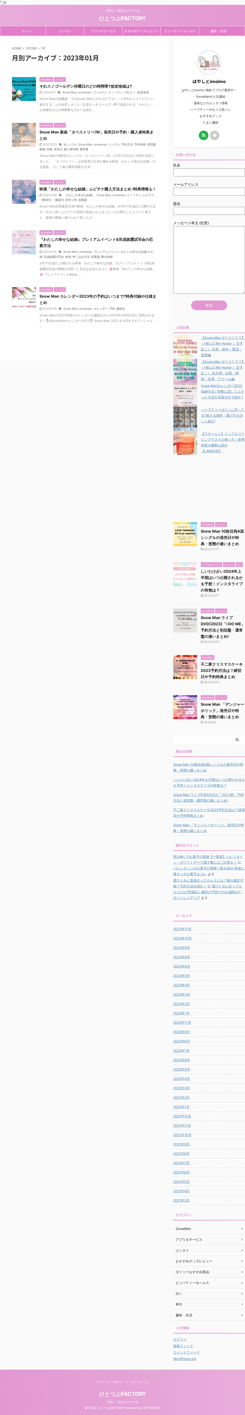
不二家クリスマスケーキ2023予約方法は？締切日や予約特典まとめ (222, 670)
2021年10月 (182, 1135)
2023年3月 (181, 994)
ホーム (26, 31)
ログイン (180, 1339)
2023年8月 (181, 957)
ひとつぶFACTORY (122, 18)
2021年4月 (181, 1191)
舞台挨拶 (107, 257)
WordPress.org (184, 1359)
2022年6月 (181, 1060)
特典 (49, 149)
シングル (114, 144)
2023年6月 (181, 966)
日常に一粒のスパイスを (122, 1402)
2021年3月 (181, 1200)
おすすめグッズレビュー (141, 31)
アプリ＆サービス (103, 31)
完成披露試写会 (54, 257)
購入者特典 (71, 149)
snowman (84, 92)
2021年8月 (181, 1153)
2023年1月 (181, 1013)
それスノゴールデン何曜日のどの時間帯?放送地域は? (85, 86)
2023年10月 (182, 938)
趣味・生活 (218, 31)
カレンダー (101, 308)
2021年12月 (182, 1116)
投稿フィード (183, 1346)
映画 (68, 257)
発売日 (58, 149)
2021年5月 (181, 1182)
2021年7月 (181, 1163)
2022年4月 (181, 1079)
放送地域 (143, 92)
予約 (112, 308)
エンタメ (65, 31)
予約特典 (140, 144)
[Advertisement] (209, 487)
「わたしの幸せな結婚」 (79, 195)
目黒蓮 (82, 200)
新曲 (42, 149)
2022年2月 (181, 1097)
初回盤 (151, 144)
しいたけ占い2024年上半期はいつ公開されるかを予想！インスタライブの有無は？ (209, 782)
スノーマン (115, 92)
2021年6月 (181, 1172)
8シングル (70, 144)
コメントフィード (186, 1352)
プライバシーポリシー (110, 1382)
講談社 (121, 308)
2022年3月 (181, 1088)
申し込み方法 (81, 257)
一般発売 (45, 200)
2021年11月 (182, 1125)
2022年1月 (181, 1107)
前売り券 (71, 200)
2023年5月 (181, 976)
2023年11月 (182, 929)
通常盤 (84, 149)
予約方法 (127, 144)
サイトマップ (140, 1382)
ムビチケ (148, 195)
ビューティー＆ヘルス (179, 31)
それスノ (130, 92)
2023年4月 (181, 985)
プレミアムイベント (106, 251)
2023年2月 (181, 1004)
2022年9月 (181, 1032)
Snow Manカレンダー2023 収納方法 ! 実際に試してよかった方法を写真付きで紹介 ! (222, 391)
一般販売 (58, 200)
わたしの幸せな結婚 (134, 251)
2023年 (31, 48)
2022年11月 (182, 1022)
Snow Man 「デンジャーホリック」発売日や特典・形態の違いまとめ (222, 710)
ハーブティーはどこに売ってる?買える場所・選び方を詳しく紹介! (223, 415)
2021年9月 (181, 1144)
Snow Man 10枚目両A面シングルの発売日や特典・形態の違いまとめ (222, 537)
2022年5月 (181, 1069)
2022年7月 (181, 1050)
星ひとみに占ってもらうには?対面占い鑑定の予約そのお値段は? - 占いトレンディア (208, 892)
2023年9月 (181, 947)
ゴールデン (100, 92)
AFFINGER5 (151, 1408)
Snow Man (69, 92)
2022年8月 (181, 1041)
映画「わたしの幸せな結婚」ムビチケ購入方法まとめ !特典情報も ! (97, 189)
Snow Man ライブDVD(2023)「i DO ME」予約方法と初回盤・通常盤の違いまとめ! (208, 797)
